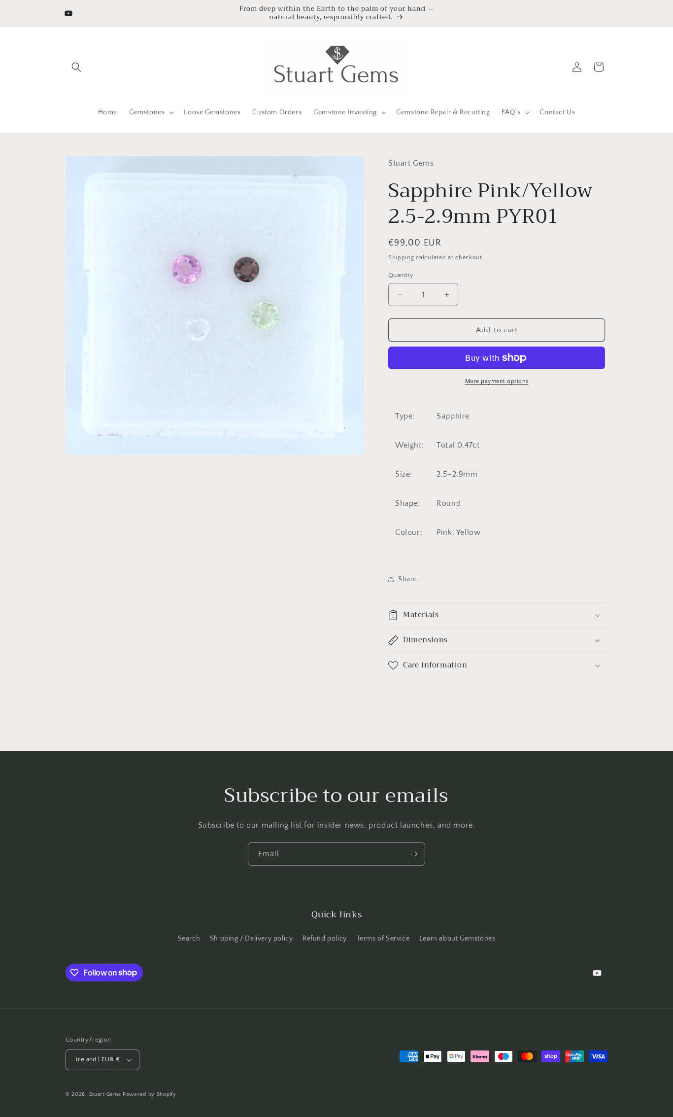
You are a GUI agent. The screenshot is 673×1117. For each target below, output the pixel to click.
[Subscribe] (414, 854)
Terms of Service (383, 938)
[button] (76, 67)
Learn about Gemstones (457, 938)
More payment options (497, 381)
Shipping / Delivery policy (251, 938)
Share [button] (407, 579)
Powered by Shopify (149, 1094)
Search (189, 938)
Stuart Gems (106, 1094)
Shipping (401, 257)
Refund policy (325, 938)
